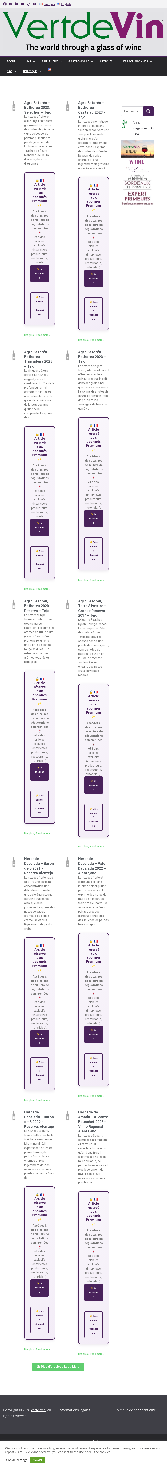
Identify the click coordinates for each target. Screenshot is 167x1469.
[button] (33, 61)
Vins (28, 61)
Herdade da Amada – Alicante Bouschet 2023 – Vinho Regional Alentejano (93, 1121)
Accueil (12, 61)
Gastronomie (78, 61)
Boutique (30, 71)
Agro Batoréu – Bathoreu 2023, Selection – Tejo (37, 107)
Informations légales (74, 1410)
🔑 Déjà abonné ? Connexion (39, 306)
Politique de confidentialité (135, 1410)
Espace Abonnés (135, 61)
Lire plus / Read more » (37, 335)
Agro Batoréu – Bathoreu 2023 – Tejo (92, 356)
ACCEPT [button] (37, 1459)
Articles (106, 61)
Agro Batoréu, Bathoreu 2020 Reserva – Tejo (36, 606)
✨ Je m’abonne (39, 273)
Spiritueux (50, 61)
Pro (9, 71)
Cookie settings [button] (16, 1460)
